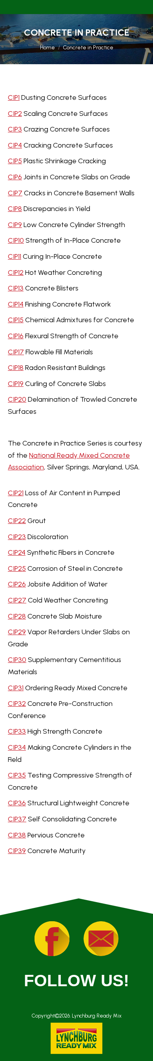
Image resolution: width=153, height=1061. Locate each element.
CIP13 (16, 288)
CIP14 (16, 304)
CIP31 (16, 688)
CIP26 (17, 584)
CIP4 (15, 145)
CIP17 (16, 352)
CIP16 (16, 336)
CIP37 (17, 819)
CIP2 (15, 113)
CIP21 (16, 493)
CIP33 (17, 731)
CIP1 (14, 97)
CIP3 (15, 129)
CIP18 (16, 367)
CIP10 (16, 240)
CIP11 (14, 256)
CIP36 (17, 803)
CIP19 (16, 383)
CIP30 (17, 659)
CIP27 (17, 600)
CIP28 (17, 616)
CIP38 (17, 835)
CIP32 (17, 703)
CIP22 (17, 520)
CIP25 (17, 568)
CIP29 (17, 632)
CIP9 (15, 224)
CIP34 (17, 747)
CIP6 (15, 177)
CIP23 (17, 536)
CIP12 (16, 272)
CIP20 (17, 399)
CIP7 (15, 193)
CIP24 (17, 552)
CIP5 (15, 161)
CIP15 (16, 320)
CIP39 (17, 850)
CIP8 (15, 208)
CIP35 (17, 775)
